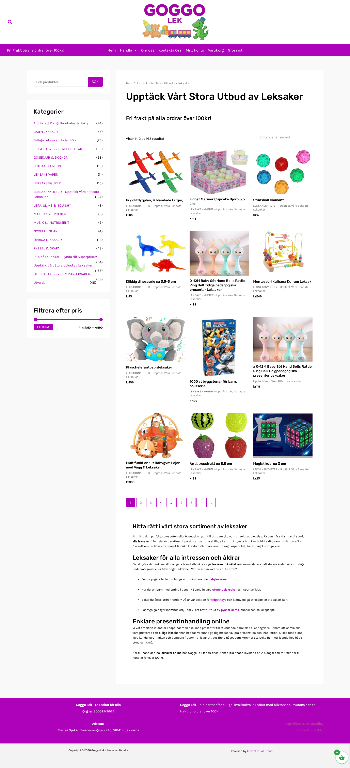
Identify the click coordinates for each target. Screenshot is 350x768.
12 (180, 503)
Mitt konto (195, 50)
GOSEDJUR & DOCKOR (51, 157)
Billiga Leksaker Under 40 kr (56, 140)
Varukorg (216, 50)
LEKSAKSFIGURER (47, 183)
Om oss (147, 50)
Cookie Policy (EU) (309, 730)
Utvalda (40, 282)
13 (190, 503)
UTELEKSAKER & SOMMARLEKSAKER (62, 274)
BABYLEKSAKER (46, 132)
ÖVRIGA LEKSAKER (48, 240)
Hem (112, 50)
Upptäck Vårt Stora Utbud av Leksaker (63, 265)
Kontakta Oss (170, 50)
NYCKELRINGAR (45, 231)
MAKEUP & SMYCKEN (50, 214)
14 (201, 503)
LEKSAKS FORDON (47, 166)
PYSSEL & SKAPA (47, 248)
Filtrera (43, 327)
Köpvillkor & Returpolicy (304, 724)
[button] (10, 22)
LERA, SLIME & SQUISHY (52, 205)
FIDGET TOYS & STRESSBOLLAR (58, 149)
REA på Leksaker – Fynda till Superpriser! (65, 257)
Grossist (235, 50)
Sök (95, 81)
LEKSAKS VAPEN (46, 174)
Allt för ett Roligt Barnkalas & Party (61, 123)
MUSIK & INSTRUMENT (51, 222)
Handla (126, 50)
